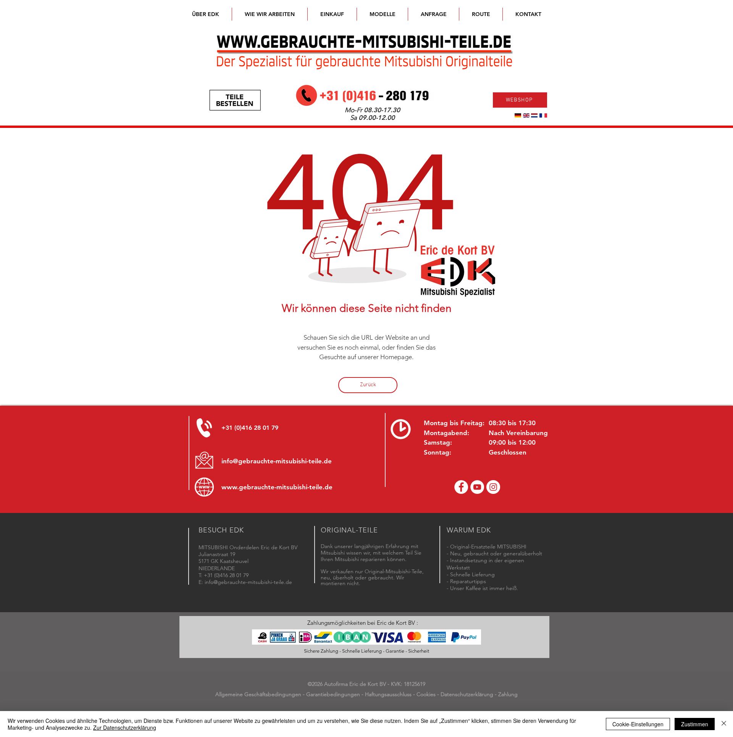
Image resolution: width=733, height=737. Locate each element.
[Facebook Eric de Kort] (461, 487)
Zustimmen (694, 724)
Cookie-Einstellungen (638, 724)
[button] (382, 14)
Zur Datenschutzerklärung (124, 727)
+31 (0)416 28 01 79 (249, 427)
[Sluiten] (723, 724)
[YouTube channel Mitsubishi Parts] (477, 487)
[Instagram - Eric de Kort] (493, 487)
